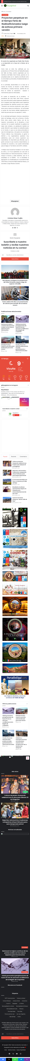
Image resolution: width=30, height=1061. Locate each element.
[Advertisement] (15, 24)
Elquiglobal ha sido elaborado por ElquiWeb (14, 1047)
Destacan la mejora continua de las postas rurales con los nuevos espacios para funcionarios (7, 327)
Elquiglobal (15, 201)
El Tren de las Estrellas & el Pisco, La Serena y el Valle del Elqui (19, 481)
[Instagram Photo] (15, 401)
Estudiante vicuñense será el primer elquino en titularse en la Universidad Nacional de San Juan (19, 490)
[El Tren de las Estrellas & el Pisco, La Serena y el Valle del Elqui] (7, 482)
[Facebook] (15, 228)
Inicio (5, 1049)
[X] (17, 228)
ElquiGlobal (5, 389)
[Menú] (2, 6)
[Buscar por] (28, 6)
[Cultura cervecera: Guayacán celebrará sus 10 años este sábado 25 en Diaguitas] (7, 463)
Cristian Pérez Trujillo (15, 218)
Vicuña (19, 1016)
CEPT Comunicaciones (10, 998)
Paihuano (21, 1008)
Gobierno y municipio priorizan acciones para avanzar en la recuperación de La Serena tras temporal (21, 742)
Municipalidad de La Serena (8, 1006)
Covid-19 (8, 1003)
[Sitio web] (13, 228)
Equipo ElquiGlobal (21, 1049)
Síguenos (24, 401)
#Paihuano (3, 395)
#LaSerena (14, 395)
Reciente (13, 456)
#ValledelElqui (4, 393)
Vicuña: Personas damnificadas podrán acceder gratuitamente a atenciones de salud (8, 741)
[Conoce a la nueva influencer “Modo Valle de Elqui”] (7, 500)
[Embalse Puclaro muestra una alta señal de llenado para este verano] (7, 339)
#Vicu (8, 395)
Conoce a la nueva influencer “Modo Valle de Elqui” (19, 499)
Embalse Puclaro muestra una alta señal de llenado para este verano (7, 347)
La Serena (21, 1003)
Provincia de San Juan (9, 1014)
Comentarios (23, 456)
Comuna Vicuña (16, 1000)
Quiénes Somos (12, 1049)
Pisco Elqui (19, 1011)
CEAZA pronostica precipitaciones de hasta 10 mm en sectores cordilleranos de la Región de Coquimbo (22, 327)
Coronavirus (24, 1000)
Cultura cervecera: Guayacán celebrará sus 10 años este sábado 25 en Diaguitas (19, 464)
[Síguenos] (27, 758)
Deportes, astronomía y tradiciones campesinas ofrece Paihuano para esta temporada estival (19, 473)
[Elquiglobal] (10, 5)
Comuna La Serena (21, 998)
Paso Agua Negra (11, 1011)
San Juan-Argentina (21, 1014)
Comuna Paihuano (7, 1000)
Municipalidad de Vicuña (12, 1008)
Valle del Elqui (12, 1016)
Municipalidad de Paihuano (22, 1006)
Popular (5, 456)
